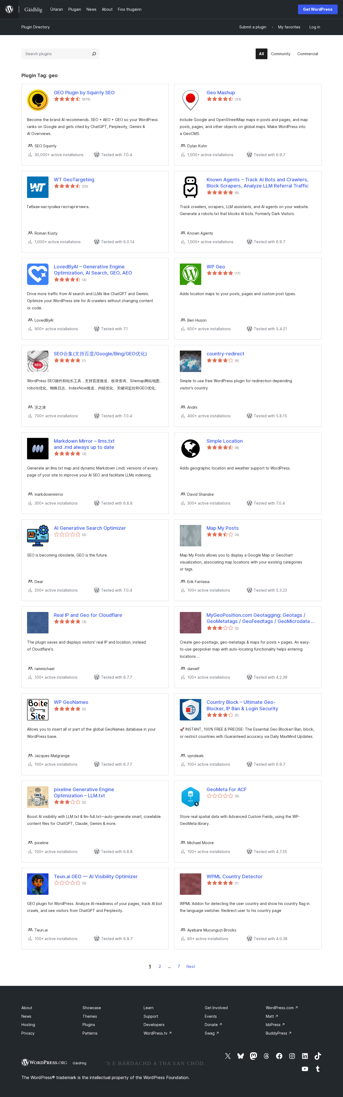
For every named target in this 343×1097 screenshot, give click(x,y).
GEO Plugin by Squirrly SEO (84, 92)
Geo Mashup (221, 92)
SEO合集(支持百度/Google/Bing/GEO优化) (100, 353)
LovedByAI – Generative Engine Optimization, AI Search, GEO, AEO (93, 270)
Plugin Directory (35, 27)
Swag (212, 1033)
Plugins (89, 1024)
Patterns (90, 1033)
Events (211, 1016)
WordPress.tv (158, 1033)
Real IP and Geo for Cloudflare (88, 615)
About (26, 1007)
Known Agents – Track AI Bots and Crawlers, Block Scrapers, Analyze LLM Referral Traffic (257, 183)
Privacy (28, 1033)
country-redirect (225, 353)
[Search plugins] (94, 53)
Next (191, 966)
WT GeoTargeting (74, 179)
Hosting (28, 1024)
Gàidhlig (79, 1063)
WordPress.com (282, 1007)
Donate (213, 1024)
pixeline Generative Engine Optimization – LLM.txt (84, 792)
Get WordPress (318, 9)
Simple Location (225, 441)
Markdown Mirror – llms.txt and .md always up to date (84, 444)
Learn (149, 1007)
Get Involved (216, 1007)
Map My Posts (223, 528)
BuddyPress (279, 1033)
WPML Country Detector (235, 876)
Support (151, 1016)
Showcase (92, 1007)
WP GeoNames (71, 702)
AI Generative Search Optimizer (90, 528)
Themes (90, 1016)
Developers (154, 1024)
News (26, 1016)
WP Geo (216, 266)
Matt (272, 1016)
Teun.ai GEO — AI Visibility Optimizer (96, 876)
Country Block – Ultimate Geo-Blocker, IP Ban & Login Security (242, 705)
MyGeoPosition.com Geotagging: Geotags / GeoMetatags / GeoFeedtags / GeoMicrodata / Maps (260, 618)
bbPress (275, 1024)
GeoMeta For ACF (227, 789)
